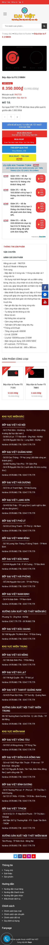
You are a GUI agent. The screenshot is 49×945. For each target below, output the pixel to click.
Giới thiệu (8, 873)
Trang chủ (8, 870)
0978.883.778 (15, 444)
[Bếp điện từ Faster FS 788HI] (36, 373)
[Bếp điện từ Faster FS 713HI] (13, 373)
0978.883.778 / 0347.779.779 (22, 750)
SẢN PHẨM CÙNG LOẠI (15, 358)
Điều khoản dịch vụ (12, 899)
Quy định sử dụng (11, 921)
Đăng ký (14, 2)
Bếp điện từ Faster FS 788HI (36, 386)
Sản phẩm (8, 877)
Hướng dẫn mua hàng (13, 889)
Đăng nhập (6, 2)
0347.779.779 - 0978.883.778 (22, 621)
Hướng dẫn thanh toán (14, 892)
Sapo (30, 942)
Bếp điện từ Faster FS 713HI (13, 386)
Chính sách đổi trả (12, 917)
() (22, 2)
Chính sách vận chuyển (14, 914)
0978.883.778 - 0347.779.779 (22, 604)
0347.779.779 (29, 444)
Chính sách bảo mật (13, 911)
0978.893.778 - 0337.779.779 (22, 828)
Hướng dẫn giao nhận (13, 895)
